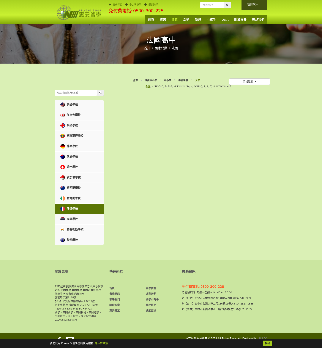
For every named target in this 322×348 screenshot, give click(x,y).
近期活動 (151, 294)
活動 (186, 20)
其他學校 (72, 240)
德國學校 (72, 146)
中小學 (167, 80)
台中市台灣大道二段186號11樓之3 (215, 303)
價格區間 (248, 81)
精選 (163, 20)
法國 (175, 48)
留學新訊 (114, 294)
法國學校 (72, 208)
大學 (197, 80)
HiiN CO (262, 338)
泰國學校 (72, 219)
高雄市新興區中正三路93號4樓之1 (215, 309)
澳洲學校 (72, 156)
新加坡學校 (73, 177)
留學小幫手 (152, 299)
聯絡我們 (258, 20)
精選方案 (114, 305)
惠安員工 (114, 310)
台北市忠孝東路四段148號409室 (213, 298)
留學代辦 (151, 288)
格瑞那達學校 (74, 136)
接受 (267, 343)
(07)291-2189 (243, 309)
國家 (174, 20)
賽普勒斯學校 (74, 229)
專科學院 (183, 80)
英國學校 (72, 125)
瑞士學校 (72, 167)
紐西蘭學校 (73, 188)
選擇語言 (253, 5)
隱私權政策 (101, 343)
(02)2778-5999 (242, 298)
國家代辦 (161, 48)
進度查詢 (151, 310)
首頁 (151, 20)
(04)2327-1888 (244, 303)
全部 (135, 80)
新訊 (198, 20)
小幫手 (211, 20)
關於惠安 (240, 20)
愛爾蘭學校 (73, 198)
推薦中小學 (151, 80)
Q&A (225, 20)
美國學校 (72, 104)
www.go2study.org (66, 320)
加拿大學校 (73, 115)
